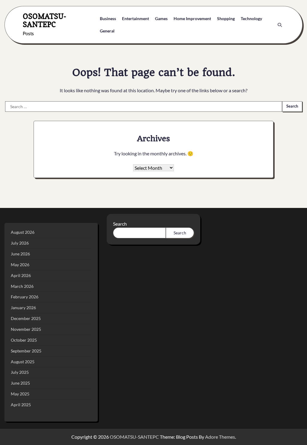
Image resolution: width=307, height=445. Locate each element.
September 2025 (26, 350)
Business (108, 18)
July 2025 (20, 372)
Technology (251, 18)
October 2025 (24, 340)
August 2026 (22, 232)
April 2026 (21, 275)
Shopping (226, 18)
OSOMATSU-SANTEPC (44, 20)
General (107, 30)
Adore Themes (220, 437)
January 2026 (23, 307)
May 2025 (20, 393)
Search (120, 224)
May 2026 (20, 264)
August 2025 (22, 361)
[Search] (279, 24)
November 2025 (26, 329)
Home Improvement (192, 18)
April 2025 (21, 404)
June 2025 (20, 383)
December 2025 (26, 318)
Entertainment (135, 18)
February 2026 (24, 296)
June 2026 (20, 253)
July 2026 (20, 242)
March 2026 (22, 286)
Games (161, 18)
